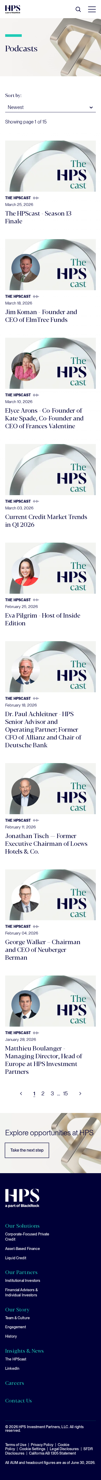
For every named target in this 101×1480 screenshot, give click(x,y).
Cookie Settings (32, 1449)
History (11, 1336)
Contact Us (18, 1400)
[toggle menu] (90, 9)
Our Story (17, 1309)
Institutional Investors (22, 1280)
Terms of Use (15, 1445)
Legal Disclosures (64, 1449)
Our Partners (21, 1272)
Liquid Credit (15, 1258)
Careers (14, 1382)
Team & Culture (17, 1318)
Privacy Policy (42, 1445)
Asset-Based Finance (22, 1249)
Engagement (15, 1327)
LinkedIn (12, 1368)
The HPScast (15, 1359)
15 (65, 1093)
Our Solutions (22, 1225)
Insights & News (24, 1350)
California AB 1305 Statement (52, 1453)
